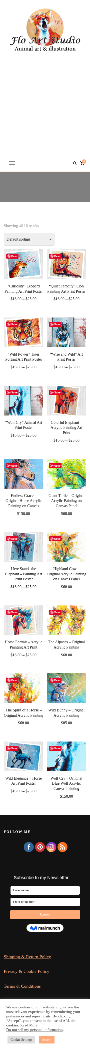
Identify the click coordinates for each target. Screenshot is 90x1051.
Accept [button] (47, 1039)
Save (14, 256)
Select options (23, 263)
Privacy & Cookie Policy (26, 971)
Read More (29, 1025)
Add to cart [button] (23, 479)
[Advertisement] (45, 100)
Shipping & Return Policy (27, 956)
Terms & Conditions (22, 986)
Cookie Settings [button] (21, 1039)
